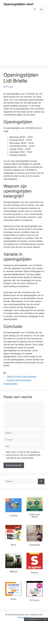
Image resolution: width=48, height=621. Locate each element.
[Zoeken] (41, 481)
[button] (35, 9)
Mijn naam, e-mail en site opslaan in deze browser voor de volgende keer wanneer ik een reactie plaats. (23, 455)
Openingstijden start (18, 4)
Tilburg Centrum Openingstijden (21, 376)
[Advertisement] (24, 40)
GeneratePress (24, 617)
